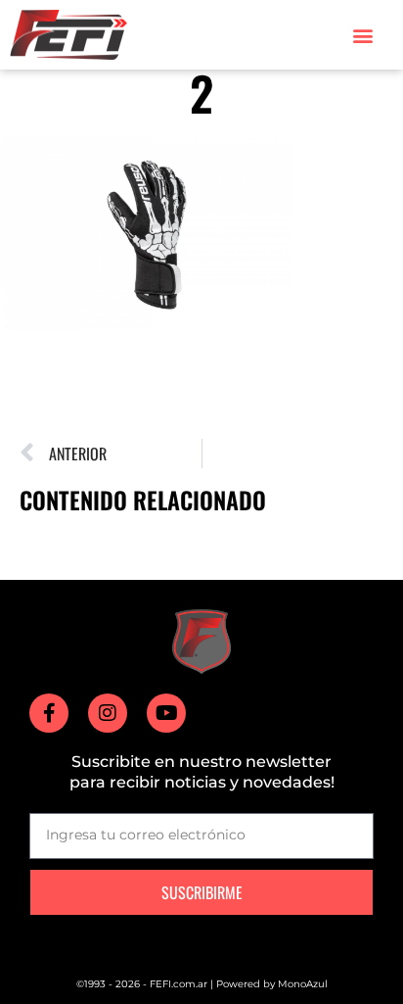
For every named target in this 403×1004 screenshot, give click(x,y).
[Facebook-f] (48, 713)
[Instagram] (107, 713)
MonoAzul (303, 984)
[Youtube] (166, 713)
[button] (362, 35)
